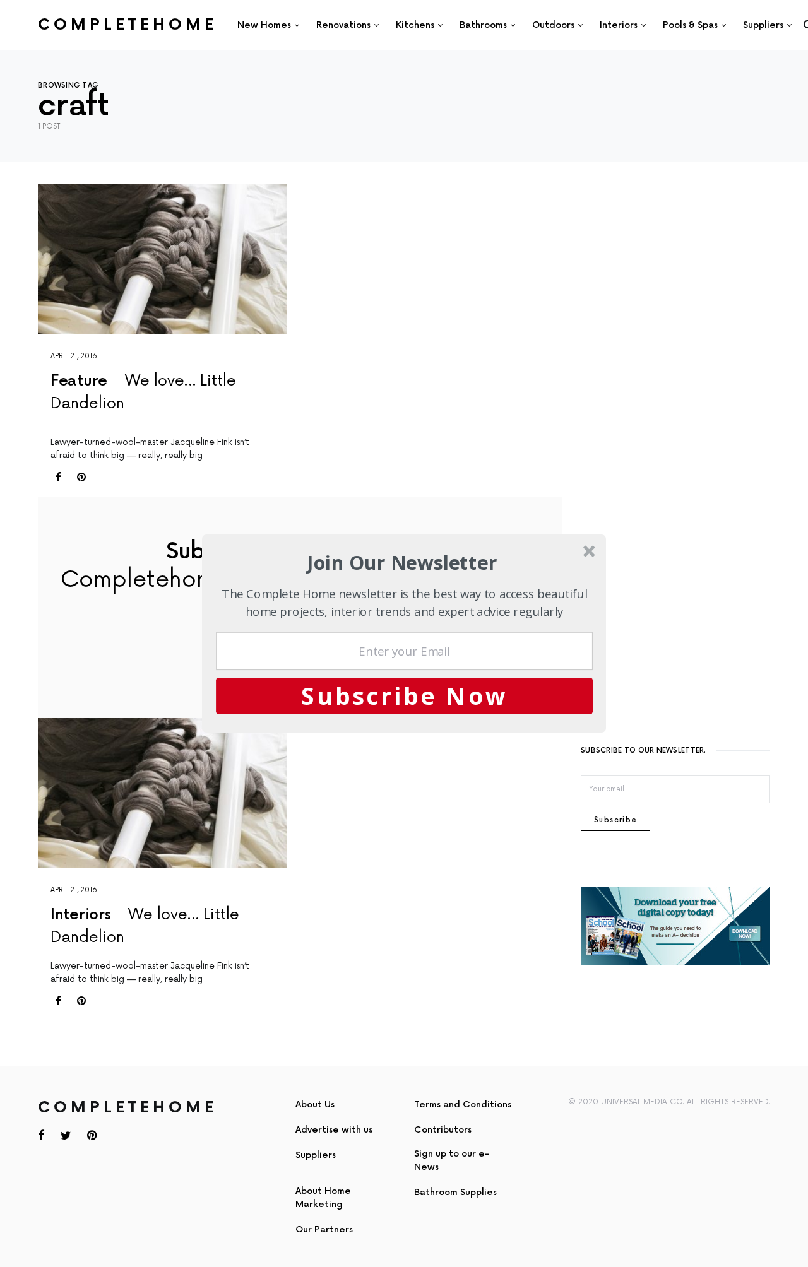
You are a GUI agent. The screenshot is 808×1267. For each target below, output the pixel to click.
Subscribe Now (404, 695)
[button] (402, 562)
